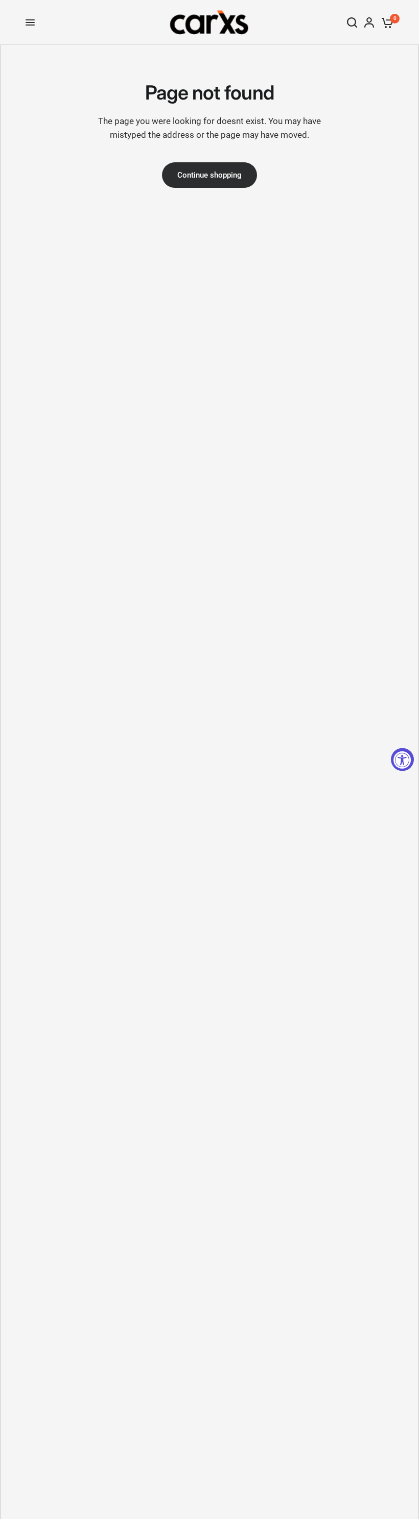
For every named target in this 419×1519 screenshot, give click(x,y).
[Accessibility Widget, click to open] (402, 759)
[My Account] (369, 22)
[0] (385, 22)
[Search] (352, 22)
